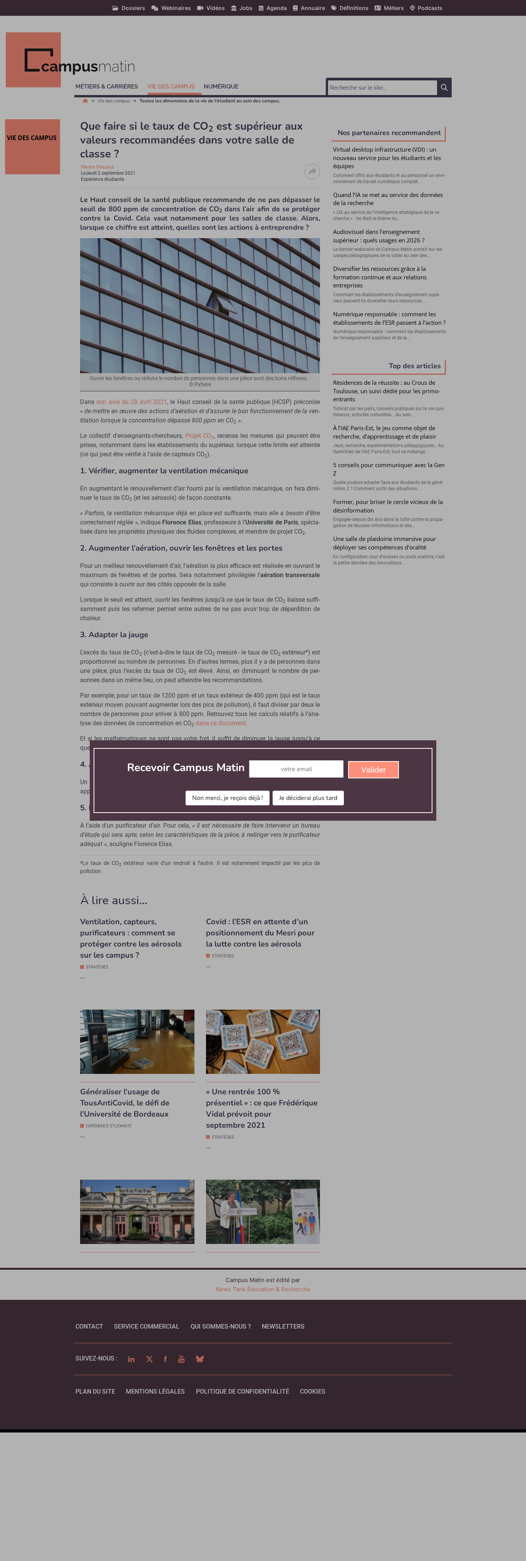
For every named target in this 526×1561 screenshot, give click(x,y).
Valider (373, 770)
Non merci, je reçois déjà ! (227, 798)
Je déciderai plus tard (308, 798)
